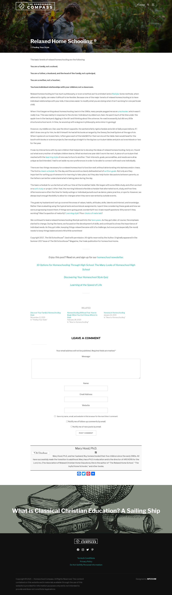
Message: (86, 356)
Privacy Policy (86, 561)
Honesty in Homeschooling (114, 313)
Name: (86, 383)
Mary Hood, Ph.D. (86, 448)
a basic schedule (47, 171)
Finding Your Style (40, 47)
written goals (110, 171)
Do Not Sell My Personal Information (86, 565)
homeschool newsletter (110, 257)
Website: (86, 405)
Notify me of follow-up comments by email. (87, 421)
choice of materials (93, 213)
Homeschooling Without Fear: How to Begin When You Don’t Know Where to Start (82, 315)
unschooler (123, 111)
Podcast (141, 5)
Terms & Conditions (86, 558)
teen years (96, 220)
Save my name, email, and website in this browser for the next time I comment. (87, 416)
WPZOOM (151, 579)
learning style (52, 157)
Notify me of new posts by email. (87, 427)
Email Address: (86, 394)
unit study (39, 189)
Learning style (72, 213)
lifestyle (115, 94)
